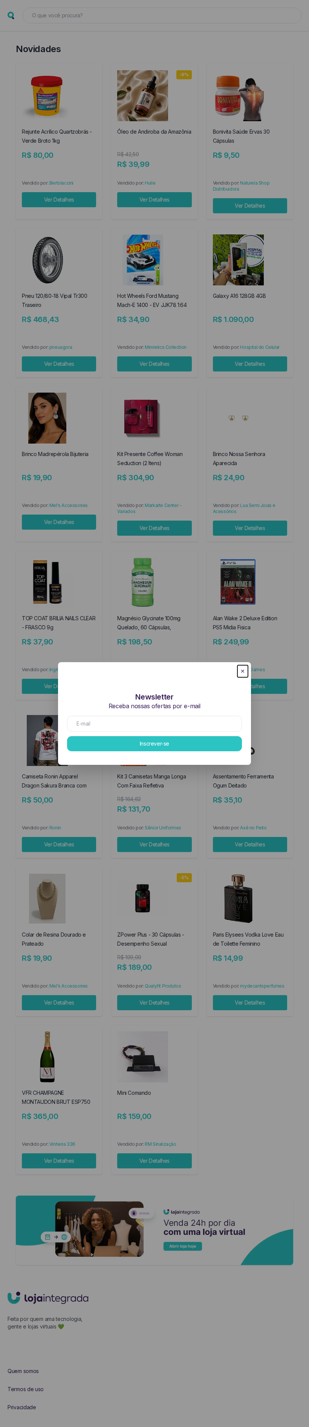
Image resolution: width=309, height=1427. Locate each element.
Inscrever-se (154, 743)
